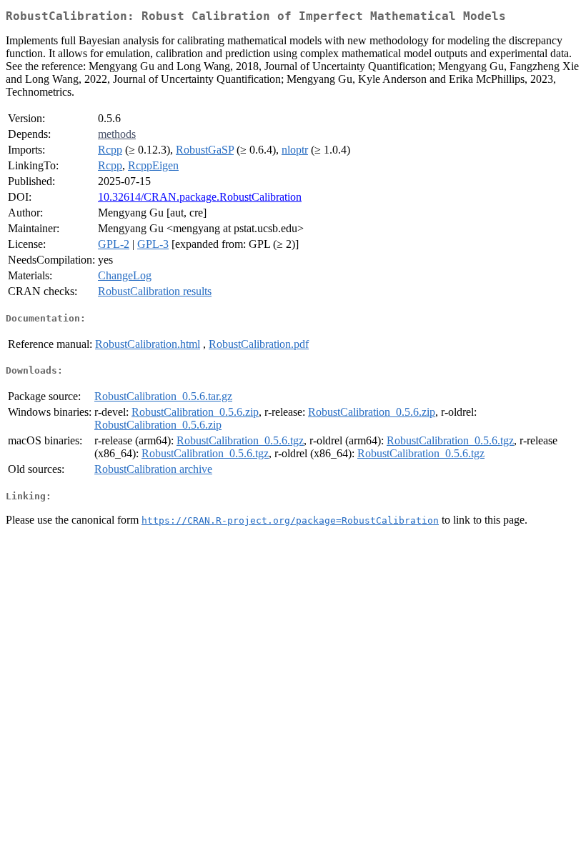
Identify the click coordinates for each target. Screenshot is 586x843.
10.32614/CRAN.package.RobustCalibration (200, 197)
